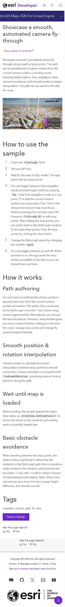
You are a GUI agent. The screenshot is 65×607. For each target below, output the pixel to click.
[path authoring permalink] (42, 289)
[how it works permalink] (44, 278)
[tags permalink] (19, 500)
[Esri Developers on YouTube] (54, 579)
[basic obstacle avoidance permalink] (31, 447)
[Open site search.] (52, 5)
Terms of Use (49, 564)
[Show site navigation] (60, 5)
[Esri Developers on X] (32, 579)
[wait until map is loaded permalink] (23, 403)
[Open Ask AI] (44, 5)
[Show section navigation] (61, 16)
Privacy (12, 564)
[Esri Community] (11, 579)
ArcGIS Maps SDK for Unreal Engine (27, 16)
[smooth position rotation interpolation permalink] (59, 355)
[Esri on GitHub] (22, 579)
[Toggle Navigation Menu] (58, 600)
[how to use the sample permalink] (27, 154)
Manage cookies (29, 564)
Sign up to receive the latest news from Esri (32, 569)
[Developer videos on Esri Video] (43, 579)
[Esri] (32, 595)
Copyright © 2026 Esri (22, 559)
